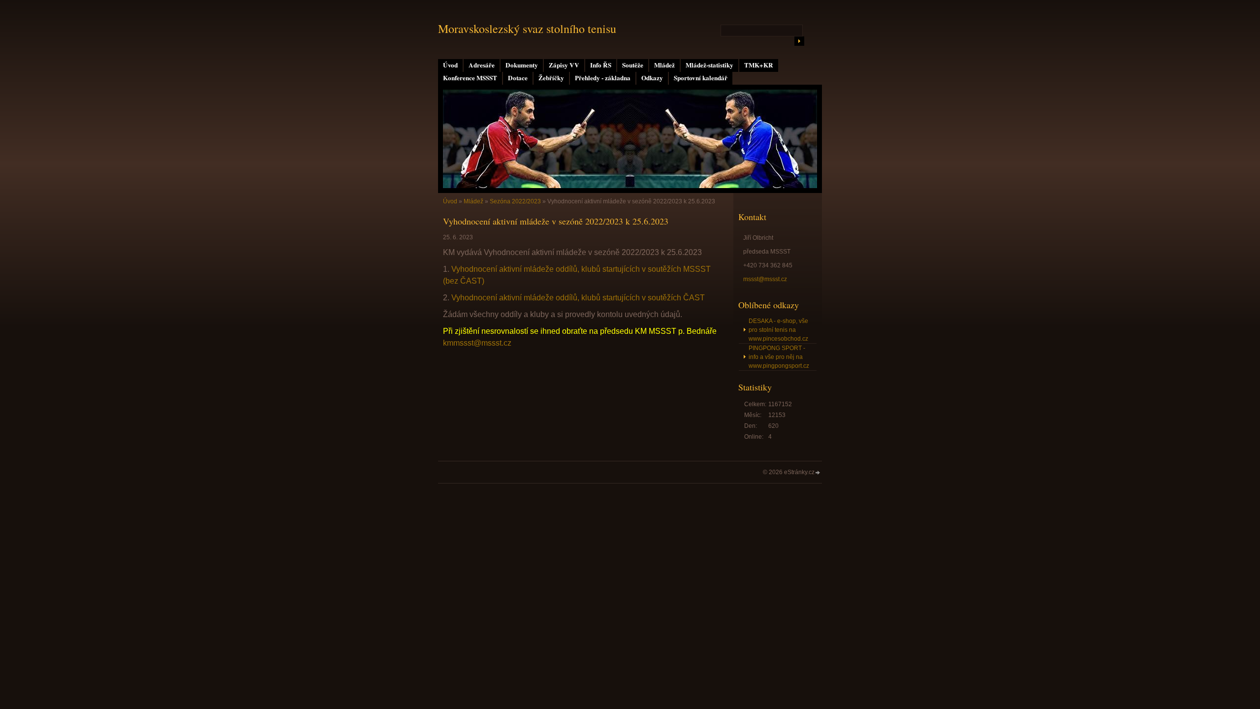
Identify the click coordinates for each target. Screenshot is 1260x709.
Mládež (664, 65)
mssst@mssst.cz (765, 279)
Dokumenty (521, 65)
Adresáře (482, 65)
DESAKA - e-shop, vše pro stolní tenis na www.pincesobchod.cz (778, 330)
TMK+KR (758, 65)
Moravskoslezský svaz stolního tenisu (527, 28)
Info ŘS (600, 65)
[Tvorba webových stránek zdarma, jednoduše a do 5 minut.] (818, 473)
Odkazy (652, 78)
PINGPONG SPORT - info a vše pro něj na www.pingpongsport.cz (779, 357)
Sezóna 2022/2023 (515, 201)
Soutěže (632, 65)
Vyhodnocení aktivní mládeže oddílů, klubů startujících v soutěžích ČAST (578, 297)
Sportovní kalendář (700, 78)
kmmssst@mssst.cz (477, 343)
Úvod (450, 65)
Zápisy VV (564, 65)
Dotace (518, 78)
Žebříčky (551, 78)
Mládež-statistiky (709, 65)
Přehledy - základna (602, 78)
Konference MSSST (470, 78)
